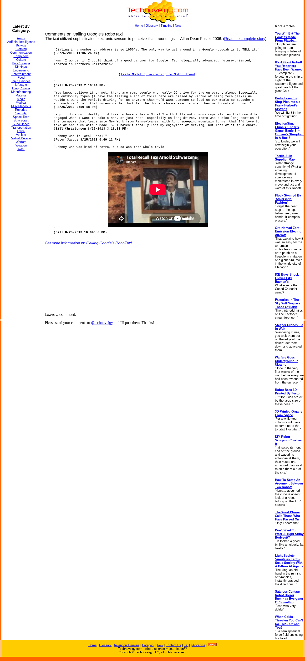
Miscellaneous (21, 106)
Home (139, 25)
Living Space (21, 88)
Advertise (198, 645)
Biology (21, 45)
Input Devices (20, 81)
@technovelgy (102, 323)
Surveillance (21, 124)
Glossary (152, 25)
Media (21, 99)
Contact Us (173, 645)
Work (21, 149)
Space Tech (21, 117)
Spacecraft (21, 120)
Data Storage (21, 63)
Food (21, 77)
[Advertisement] (20, 226)
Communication (21, 52)
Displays (21, 67)
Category (148, 645)
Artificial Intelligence (21, 42)
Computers (21, 56)
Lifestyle (21, 84)
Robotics (21, 109)
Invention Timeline (126, 645)
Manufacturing (21, 92)
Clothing (21, 49)
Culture (21, 59)
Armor (21, 38)
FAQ (187, 645)
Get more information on (88, 243)
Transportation (21, 127)
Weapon (21, 145)
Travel (21, 131)
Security (21, 113)
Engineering (21, 70)
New (178, 25)
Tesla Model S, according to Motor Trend (158, 74)
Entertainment (21, 74)
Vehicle (21, 134)
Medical (21, 102)
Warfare (21, 142)
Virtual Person (21, 138)
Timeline (166, 25)
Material (20, 95)
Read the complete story (244, 39)
